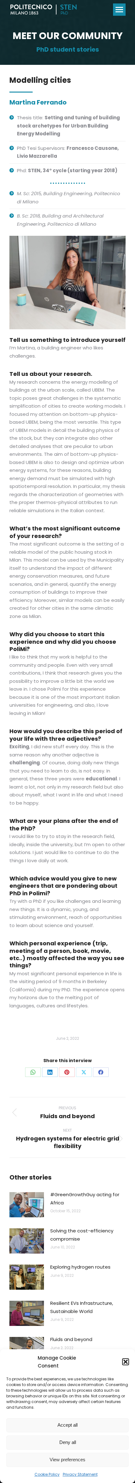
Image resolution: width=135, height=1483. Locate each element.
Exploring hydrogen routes (80, 1267)
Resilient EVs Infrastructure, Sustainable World (81, 1307)
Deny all (67, 1442)
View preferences (67, 1459)
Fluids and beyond (71, 1339)
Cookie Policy (47, 1474)
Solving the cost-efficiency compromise (81, 1234)
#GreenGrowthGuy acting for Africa (84, 1198)
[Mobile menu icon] (119, 9)
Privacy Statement (80, 1474)
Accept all (67, 1425)
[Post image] (26, 1204)
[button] (125, 1362)
